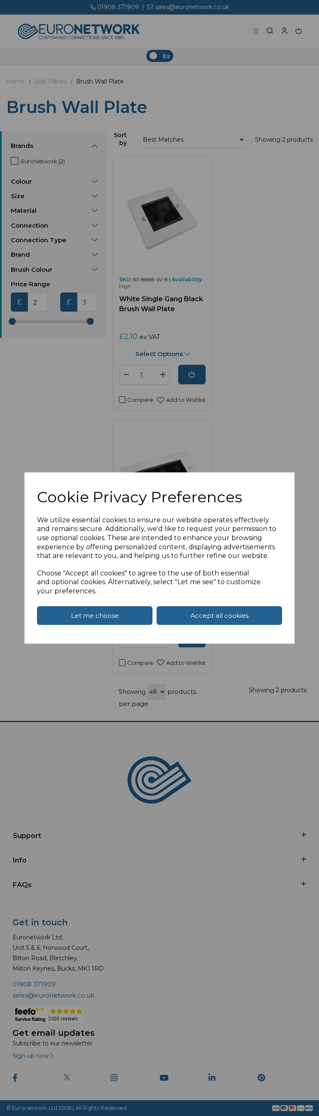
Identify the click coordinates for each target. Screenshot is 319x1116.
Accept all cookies (219, 615)
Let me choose (95, 615)
